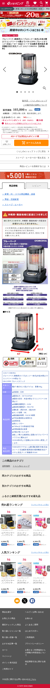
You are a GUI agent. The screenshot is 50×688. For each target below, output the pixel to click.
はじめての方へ (31, 631)
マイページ (6, 656)
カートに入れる (31, 142)
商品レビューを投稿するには (33, 166)
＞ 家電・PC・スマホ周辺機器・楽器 (18, 194)
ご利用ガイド (7, 669)
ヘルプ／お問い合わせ (34, 612)
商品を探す (6, 612)
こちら (33, 679)
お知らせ (29, 618)
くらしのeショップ (21, 466)
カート (5, 650)
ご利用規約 (29, 637)
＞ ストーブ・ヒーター (12, 205)
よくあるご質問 (31, 625)
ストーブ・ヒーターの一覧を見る (31, 158)
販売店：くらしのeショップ (34, 101)
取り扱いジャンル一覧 (11, 631)
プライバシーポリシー (34, 644)
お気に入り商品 (8, 618)
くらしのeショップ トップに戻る (31, 151)
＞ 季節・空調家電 (10, 199)
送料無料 (6, 466)
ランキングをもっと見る (40, 505)
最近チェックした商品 (11, 625)
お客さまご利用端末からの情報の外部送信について (35, 652)
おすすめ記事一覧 (9, 644)
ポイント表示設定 (9, 663)
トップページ (6, 9)
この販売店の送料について (35, 105)
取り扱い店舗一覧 (9, 637)
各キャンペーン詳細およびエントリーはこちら (23, 123)
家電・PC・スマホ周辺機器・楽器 (29, 9)
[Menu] (3, 3)
